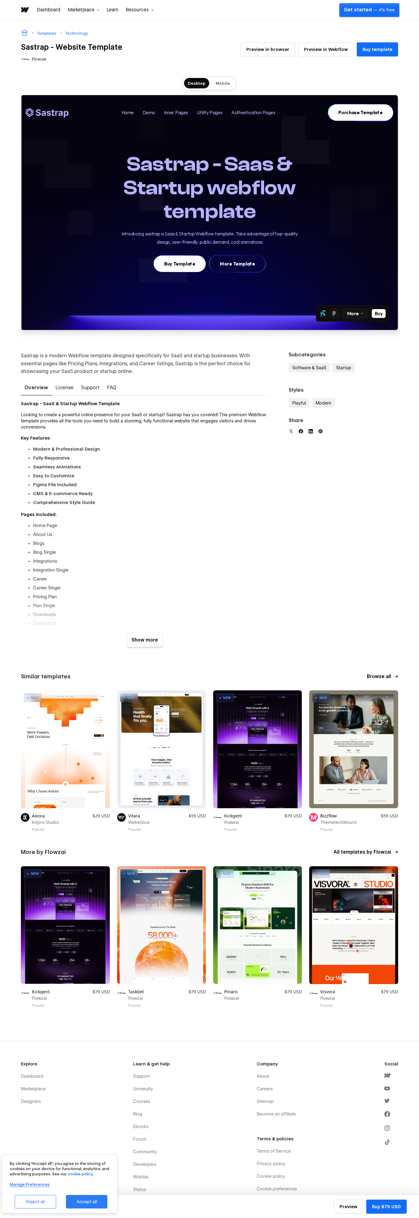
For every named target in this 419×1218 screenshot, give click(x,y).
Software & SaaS (309, 367)
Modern (323, 403)
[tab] (36, 388)
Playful (299, 403)
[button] (83, 10)
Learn (112, 10)
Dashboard (48, 10)
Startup (343, 367)
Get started (369, 10)
